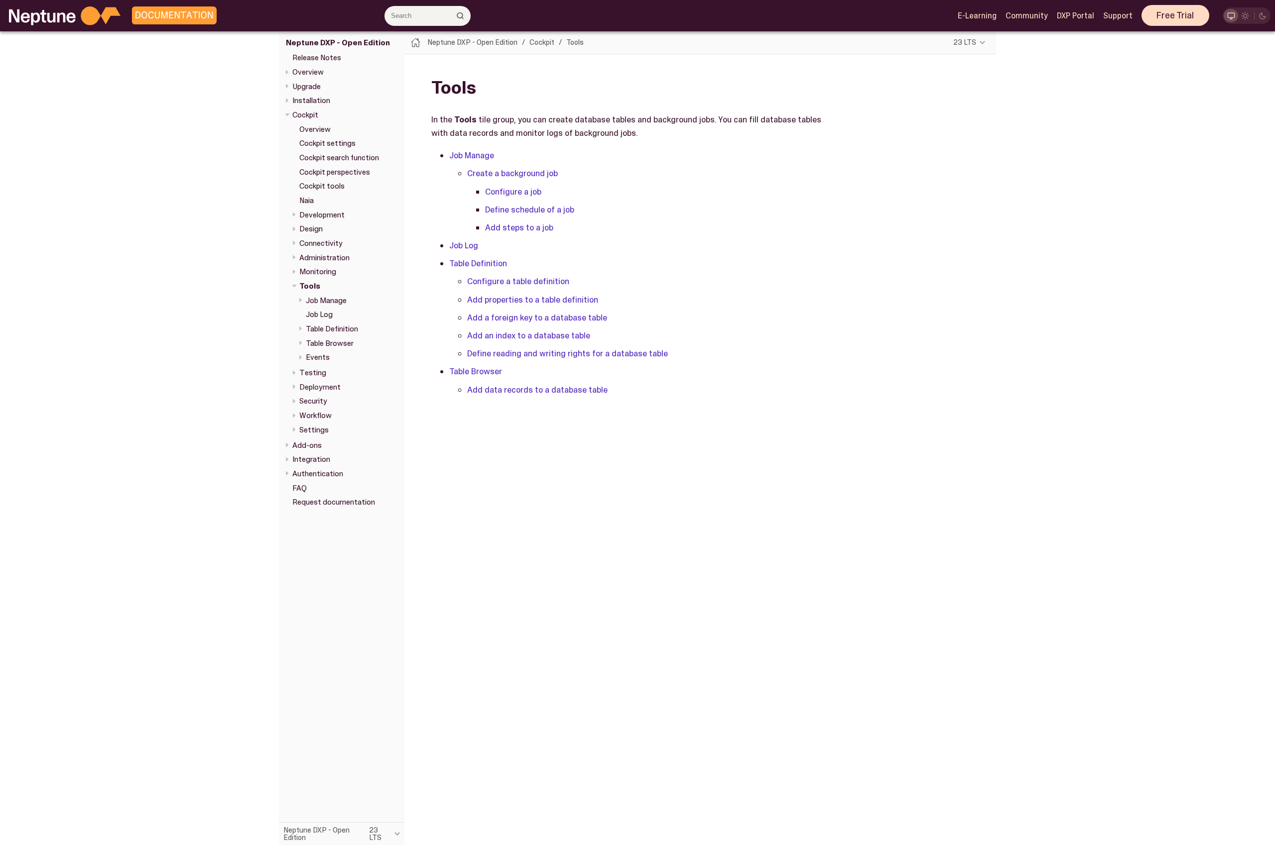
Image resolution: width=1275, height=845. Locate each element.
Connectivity (321, 243)
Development (322, 215)
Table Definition (332, 329)
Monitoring (317, 272)
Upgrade (306, 87)
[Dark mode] (1263, 15)
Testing (312, 373)
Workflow (315, 416)
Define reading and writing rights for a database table (567, 353)
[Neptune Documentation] (172, 15)
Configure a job (513, 191)
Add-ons (307, 445)
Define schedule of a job (529, 209)
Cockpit (305, 115)
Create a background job (512, 173)
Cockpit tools (322, 186)
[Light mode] (1245, 15)
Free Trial (1175, 15)
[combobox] (427, 16)
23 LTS (964, 42)
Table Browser (330, 343)
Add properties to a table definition (532, 299)
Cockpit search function (339, 158)
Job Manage (326, 301)
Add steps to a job (519, 227)
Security (313, 401)
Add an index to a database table (528, 335)
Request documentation (333, 502)
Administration (324, 258)
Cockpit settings (327, 143)
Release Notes (316, 58)
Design (311, 229)
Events (318, 357)
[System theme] (1231, 15)
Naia (306, 201)
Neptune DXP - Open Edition (338, 43)
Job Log (319, 314)
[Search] (460, 15)
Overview (308, 72)
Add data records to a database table (537, 389)
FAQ (299, 488)
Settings (314, 430)
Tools (309, 286)
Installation (311, 101)
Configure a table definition (518, 281)
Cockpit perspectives (334, 172)
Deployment (320, 387)
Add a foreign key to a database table (537, 317)
